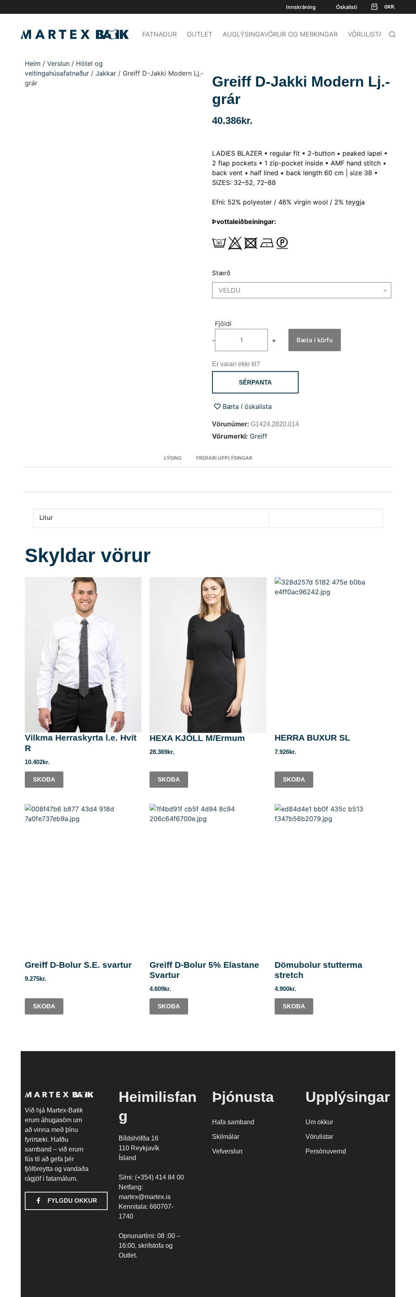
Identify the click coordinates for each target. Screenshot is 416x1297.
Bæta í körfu (315, 340)
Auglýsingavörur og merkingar (280, 34)
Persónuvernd (326, 1151)
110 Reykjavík (139, 1148)
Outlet (199, 34)
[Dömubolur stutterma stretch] (333, 882)
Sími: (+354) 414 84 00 (151, 1177)
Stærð (221, 273)
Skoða (44, 779)
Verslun (58, 63)
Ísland (127, 1157)
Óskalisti (346, 7)
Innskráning (301, 7)
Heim (33, 63)
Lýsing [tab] (173, 458)
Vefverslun (227, 1151)
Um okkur (319, 1122)
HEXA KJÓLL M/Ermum (197, 738)
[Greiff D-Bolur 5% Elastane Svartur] (208, 882)
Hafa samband (233, 1122)
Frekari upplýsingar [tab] (224, 458)
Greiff (258, 436)
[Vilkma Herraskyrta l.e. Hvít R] (83, 655)
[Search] (392, 34)
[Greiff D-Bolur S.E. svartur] (83, 882)
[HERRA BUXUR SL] (333, 655)
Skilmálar (225, 1136)
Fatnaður (159, 34)
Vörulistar (367, 34)
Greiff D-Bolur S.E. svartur (78, 964)
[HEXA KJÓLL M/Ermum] (208, 655)
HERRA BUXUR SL (312, 737)
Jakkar (105, 73)
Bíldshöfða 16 (138, 1138)
